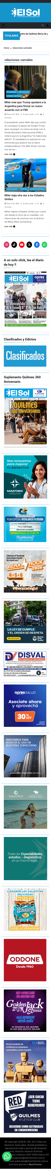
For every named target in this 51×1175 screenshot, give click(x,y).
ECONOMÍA (11, 92)
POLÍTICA (23, 189)
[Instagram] (6, 245)
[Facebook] (37, 245)
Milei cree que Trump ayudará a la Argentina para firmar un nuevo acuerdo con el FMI (25, 106)
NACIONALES (24, 92)
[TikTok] (14, 245)
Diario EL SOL (13, 114)
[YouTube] (22, 245)
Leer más (8, 154)
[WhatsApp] (44, 245)
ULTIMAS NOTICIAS (14, 96)
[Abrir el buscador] (43, 25)
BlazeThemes (35, 1164)
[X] (29, 245)
